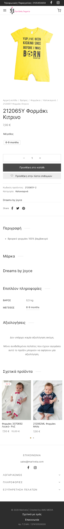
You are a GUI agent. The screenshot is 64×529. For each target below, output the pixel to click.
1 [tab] (30, 437)
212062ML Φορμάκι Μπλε (44, 425)
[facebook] (28, 467)
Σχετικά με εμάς (32, 514)
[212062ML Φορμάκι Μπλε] (47, 400)
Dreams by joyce (12, 200)
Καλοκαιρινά (49, 100)
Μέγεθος (8, 133)
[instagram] (35, 467)
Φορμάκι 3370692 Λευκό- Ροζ (12, 425)
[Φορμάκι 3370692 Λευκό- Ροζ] (16, 400)
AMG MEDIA (47, 510)
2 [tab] (33, 437)
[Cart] (59, 10)
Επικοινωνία (32, 519)
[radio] (12, 142)
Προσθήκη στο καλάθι (32, 167)
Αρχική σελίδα (10, 100)
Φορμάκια (35, 100)
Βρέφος (24, 100)
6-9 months (32, 307)
